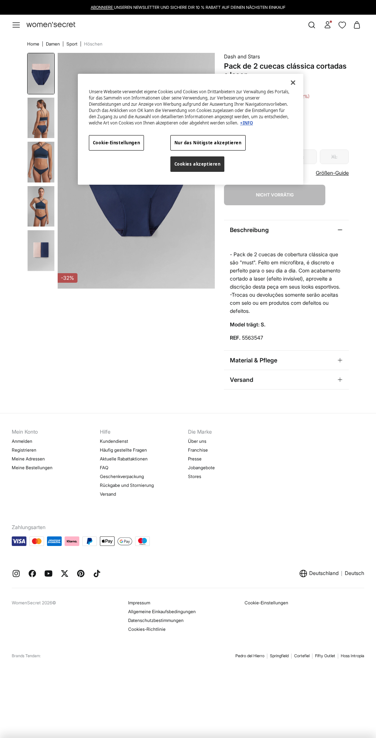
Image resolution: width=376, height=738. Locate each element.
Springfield (279, 655)
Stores (194, 476)
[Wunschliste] (342, 25)
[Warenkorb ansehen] (357, 25)
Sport (72, 44)
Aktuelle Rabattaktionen (124, 459)
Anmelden (22, 441)
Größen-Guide (332, 173)
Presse (195, 459)
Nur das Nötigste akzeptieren (208, 142)
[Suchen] (312, 25)
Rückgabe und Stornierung (127, 485)
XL (334, 156)
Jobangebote (201, 467)
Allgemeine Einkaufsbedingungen (162, 611)
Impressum (139, 602)
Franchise (198, 450)
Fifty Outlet (325, 655)
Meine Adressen (28, 459)
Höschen (93, 44)
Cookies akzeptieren (197, 164)
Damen (53, 44)
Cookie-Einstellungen (266, 602)
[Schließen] (293, 83)
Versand (108, 494)
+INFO (246, 123)
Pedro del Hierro (249, 655)
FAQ (104, 467)
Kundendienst (114, 441)
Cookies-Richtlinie (147, 629)
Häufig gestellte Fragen (123, 450)
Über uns (197, 441)
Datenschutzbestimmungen (156, 620)
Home (33, 44)
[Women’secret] (50, 25)
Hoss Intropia (352, 655)
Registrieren (24, 450)
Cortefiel (302, 655)
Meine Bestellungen (32, 467)
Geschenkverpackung (122, 476)
